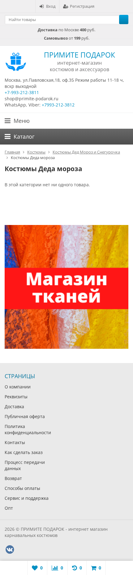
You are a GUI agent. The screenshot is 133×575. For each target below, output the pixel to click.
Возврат (13, 478)
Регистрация (82, 6)
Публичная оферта (25, 416)
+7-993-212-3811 (22, 92)
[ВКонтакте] (10, 550)
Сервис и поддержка (27, 498)
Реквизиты (16, 397)
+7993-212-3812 (58, 105)
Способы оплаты (22, 488)
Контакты (15, 442)
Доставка (14, 406)
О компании (18, 387)
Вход (50, 6)
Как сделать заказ (24, 452)
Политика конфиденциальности (28, 429)
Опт (9, 508)
